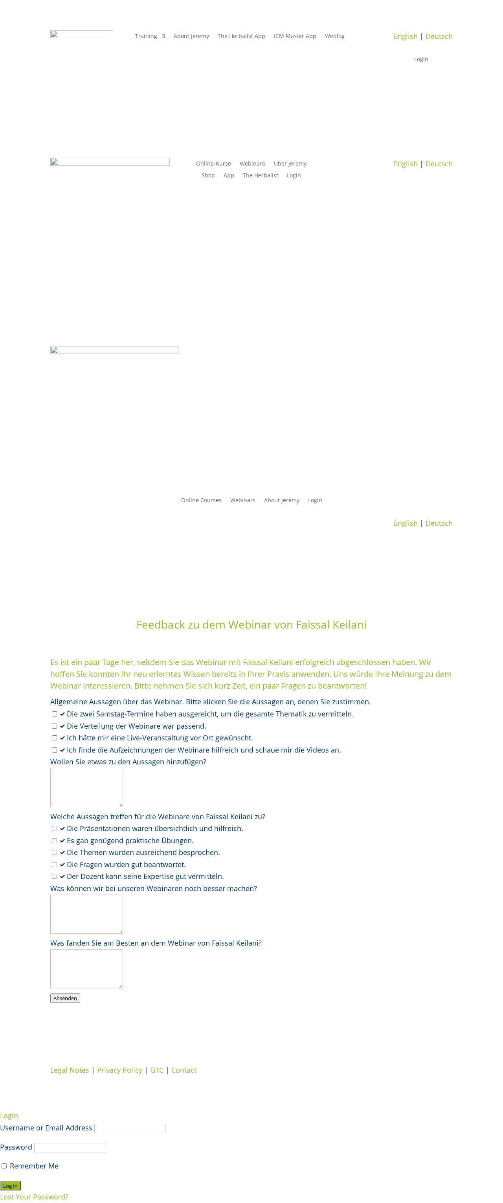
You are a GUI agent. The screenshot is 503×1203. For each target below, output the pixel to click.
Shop (208, 176)
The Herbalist (260, 176)
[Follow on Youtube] (446, 187)
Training (146, 36)
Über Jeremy (290, 164)
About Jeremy (191, 36)
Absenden (65, 998)
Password (16, 1147)
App (229, 176)
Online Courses (201, 501)
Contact (183, 1070)
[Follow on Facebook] (430, 187)
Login (421, 60)
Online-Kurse (213, 164)
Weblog (335, 36)
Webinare (252, 164)
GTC (156, 1070)
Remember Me (33, 1165)
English (406, 36)
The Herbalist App (241, 36)
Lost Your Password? (34, 1196)
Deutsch (439, 36)
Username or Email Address (46, 1127)
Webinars (242, 501)
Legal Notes (69, 1070)
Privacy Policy (119, 1070)
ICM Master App (295, 36)
